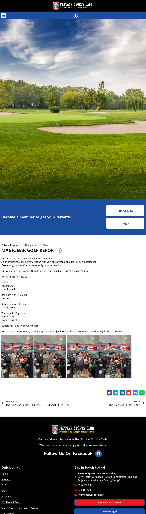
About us (6, 479)
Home (4, 473)
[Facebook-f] (75, 15)
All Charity (6, 496)
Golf (3, 485)
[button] (3, 15)
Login (125, 223)
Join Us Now (125, 210)
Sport (4, 490)
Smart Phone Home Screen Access (19, 508)
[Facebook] (98, 453)
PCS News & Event (11, 502)
